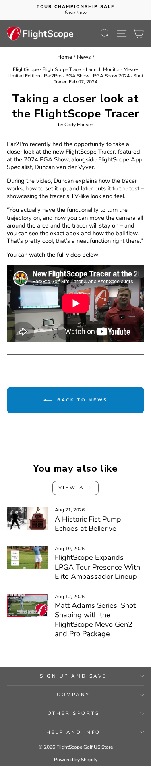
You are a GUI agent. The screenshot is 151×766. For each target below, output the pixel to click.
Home (64, 57)
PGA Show (77, 76)
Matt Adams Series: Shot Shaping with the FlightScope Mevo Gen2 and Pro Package (95, 620)
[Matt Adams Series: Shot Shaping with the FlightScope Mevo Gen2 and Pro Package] (27, 605)
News (84, 57)
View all (75, 487)
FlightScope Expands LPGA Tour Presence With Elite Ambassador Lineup (97, 567)
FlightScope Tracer (62, 69)
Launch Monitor (103, 69)
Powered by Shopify (75, 759)
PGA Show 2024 (111, 76)
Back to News (81, 400)
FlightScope (26, 69)
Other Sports (73, 713)
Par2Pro (53, 76)
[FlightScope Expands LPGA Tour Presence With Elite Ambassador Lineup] (27, 557)
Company (73, 694)
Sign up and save (73, 676)
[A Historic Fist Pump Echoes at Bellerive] (27, 518)
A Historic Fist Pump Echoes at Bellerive (88, 523)
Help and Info (73, 732)
